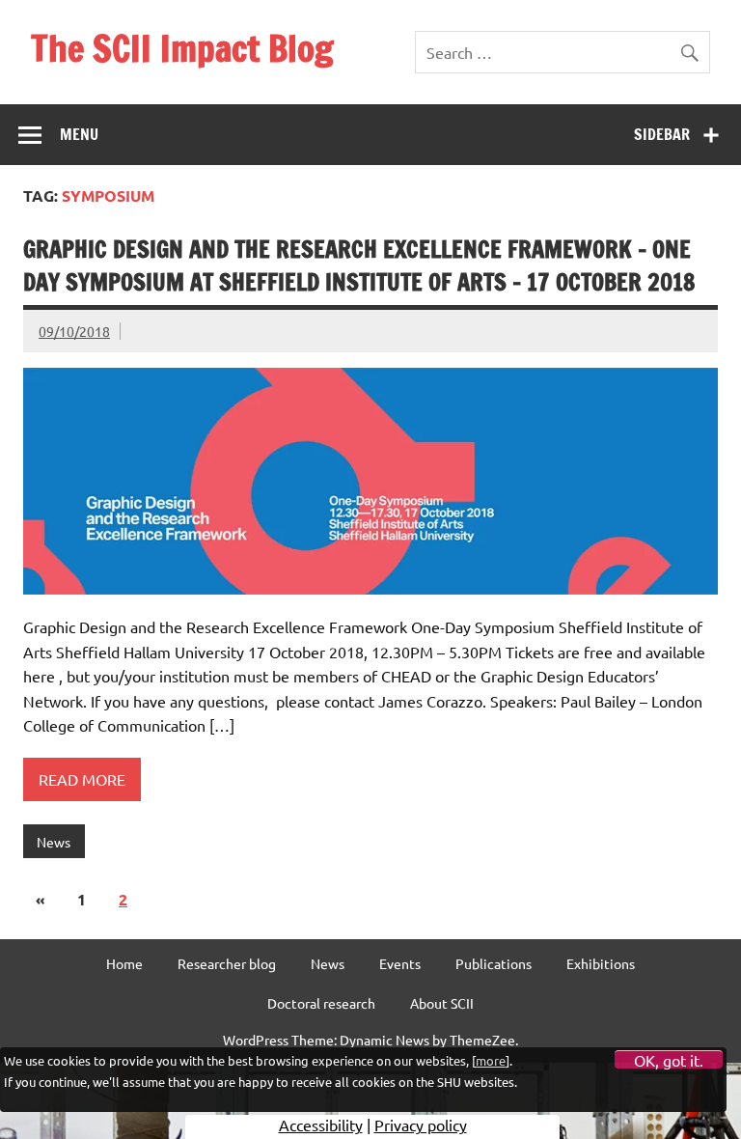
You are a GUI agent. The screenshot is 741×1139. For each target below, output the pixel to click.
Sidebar (662, 134)
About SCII (442, 1003)
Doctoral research (321, 1003)
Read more (82, 779)
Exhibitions (600, 963)
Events (400, 963)
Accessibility (321, 1124)
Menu (79, 134)
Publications (493, 963)
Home (124, 963)
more (491, 1060)
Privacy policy (420, 1124)
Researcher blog (227, 963)
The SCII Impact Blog (182, 48)
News (53, 841)
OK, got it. (668, 1060)
